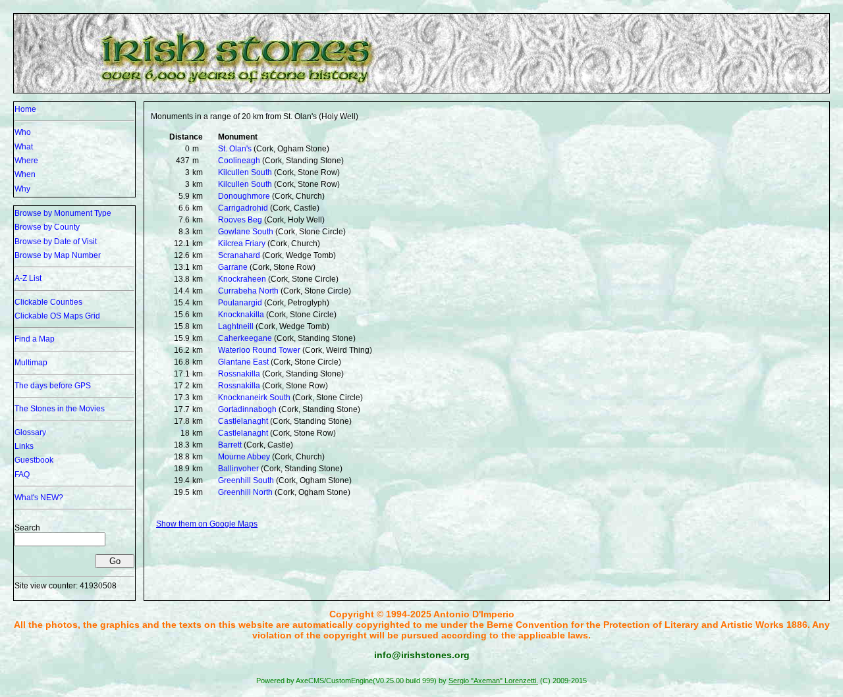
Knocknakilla (241, 314)
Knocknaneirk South (254, 397)
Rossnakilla (239, 373)
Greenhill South (246, 480)
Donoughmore (244, 196)
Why (22, 189)
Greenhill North (245, 492)
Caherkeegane (245, 338)
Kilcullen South (245, 172)
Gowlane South (245, 231)
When (25, 174)
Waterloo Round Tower (259, 350)
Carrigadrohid (243, 208)
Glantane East (243, 362)
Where (26, 160)
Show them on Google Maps (207, 524)
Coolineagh (239, 160)
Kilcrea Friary (241, 243)
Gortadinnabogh (247, 409)
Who (22, 132)
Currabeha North (248, 291)
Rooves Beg (240, 219)
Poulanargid (240, 302)
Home (25, 109)
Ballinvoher (238, 468)
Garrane (233, 267)
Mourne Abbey (244, 456)
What (23, 146)
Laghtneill (236, 326)
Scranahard (239, 255)
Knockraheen (242, 279)
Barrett (230, 445)
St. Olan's (235, 148)
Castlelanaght (243, 421)
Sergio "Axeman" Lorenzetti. (493, 680)
